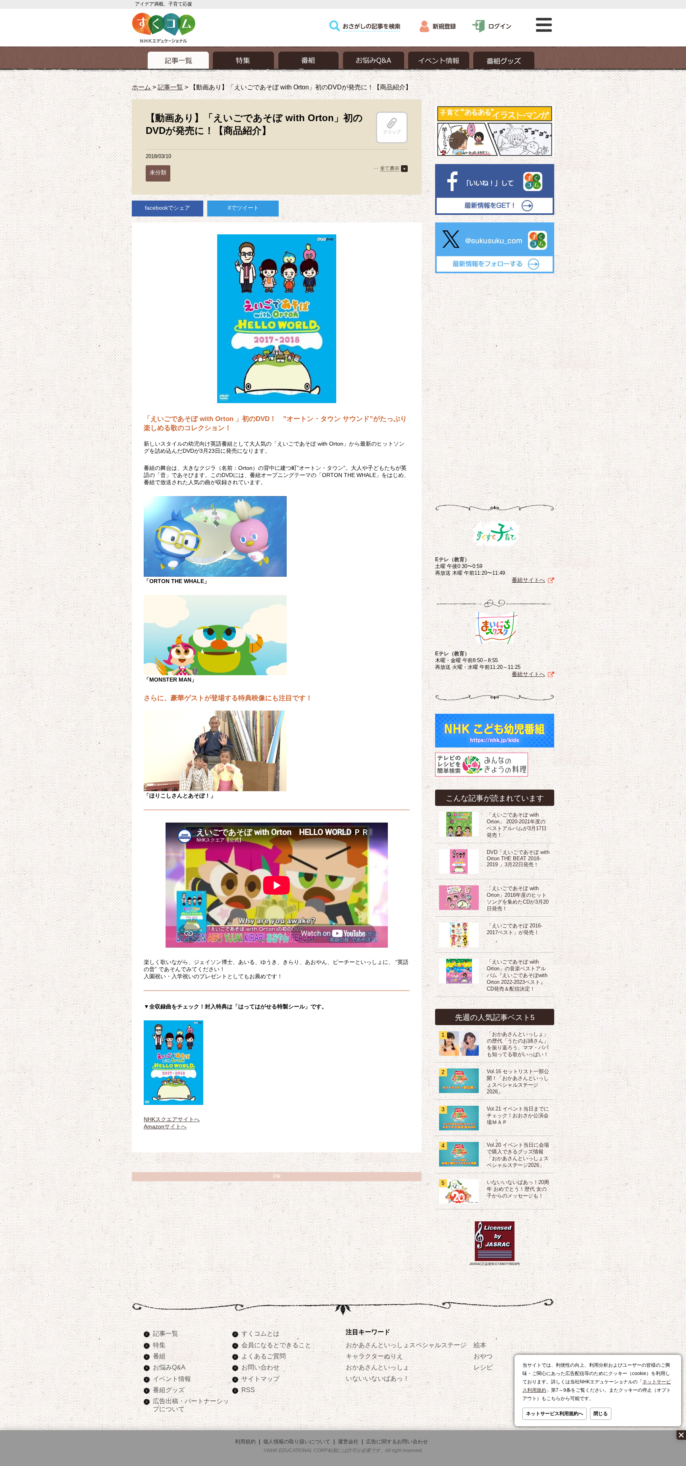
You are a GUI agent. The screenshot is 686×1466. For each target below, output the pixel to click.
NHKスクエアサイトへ (172, 1119)
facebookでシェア (167, 208)
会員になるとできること (276, 1344)
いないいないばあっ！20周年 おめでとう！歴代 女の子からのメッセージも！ (518, 1189)
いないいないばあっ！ (377, 1378)
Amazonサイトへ (165, 1126)
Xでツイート (243, 208)
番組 (159, 1356)
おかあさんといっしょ (377, 1367)
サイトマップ (260, 1378)
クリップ (392, 131)
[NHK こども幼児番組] (494, 747)
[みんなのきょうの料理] (481, 776)
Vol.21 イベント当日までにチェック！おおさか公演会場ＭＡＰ (518, 1115)
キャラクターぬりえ (374, 1356)
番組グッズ (169, 1389)
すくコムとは (260, 1333)
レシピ (483, 1367)
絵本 (480, 1344)
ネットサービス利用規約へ (554, 1413)
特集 (159, 1344)
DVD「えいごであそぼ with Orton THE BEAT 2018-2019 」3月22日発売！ (518, 858)
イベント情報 (172, 1378)
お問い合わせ (260, 1367)
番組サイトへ (528, 580)
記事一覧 (170, 87)
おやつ (483, 1356)
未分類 (158, 172)
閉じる (601, 1413)
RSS (248, 1389)
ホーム (141, 87)
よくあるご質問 (263, 1356)
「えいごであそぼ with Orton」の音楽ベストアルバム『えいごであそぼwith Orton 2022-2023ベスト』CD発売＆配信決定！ (517, 975)
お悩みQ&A (169, 1367)
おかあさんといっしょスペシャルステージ (406, 1344)
